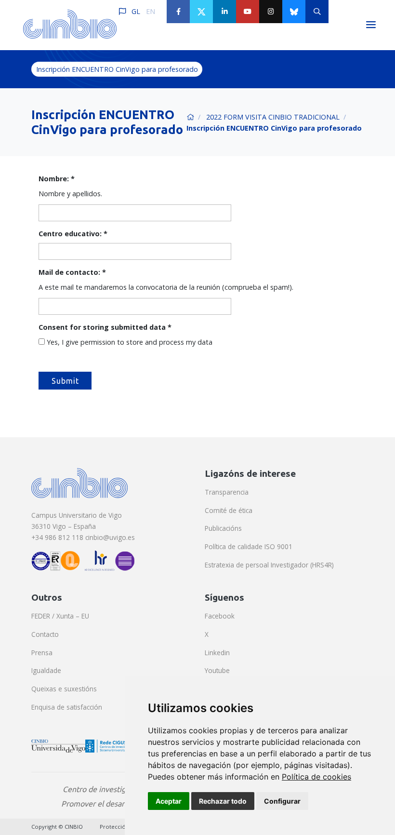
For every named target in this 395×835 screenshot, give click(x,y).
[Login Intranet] (340, 11)
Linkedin (217, 652)
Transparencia (227, 492)
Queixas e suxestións (64, 688)
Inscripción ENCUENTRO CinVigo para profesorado (117, 69)
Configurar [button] (282, 801)
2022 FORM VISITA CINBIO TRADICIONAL (273, 116)
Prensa (42, 652)
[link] (316, 776)
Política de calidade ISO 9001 (248, 546)
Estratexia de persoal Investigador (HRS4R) (269, 564)
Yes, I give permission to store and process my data (129, 342)
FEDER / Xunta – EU (60, 615)
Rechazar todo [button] (223, 801)
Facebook (220, 615)
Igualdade (46, 670)
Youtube (217, 670)
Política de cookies (316, 776)
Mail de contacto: (72, 272)
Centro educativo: (73, 233)
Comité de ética (228, 510)
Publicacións (223, 528)
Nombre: (57, 178)
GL (136, 11)
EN (150, 11)
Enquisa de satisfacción (66, 707)
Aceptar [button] (169, 801)
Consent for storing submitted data (105, 327)
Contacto (45, 634)
